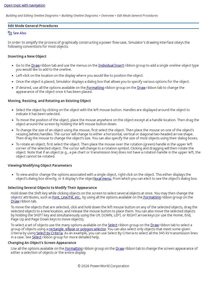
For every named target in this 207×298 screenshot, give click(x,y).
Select (112, 225)
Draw (35, 65)
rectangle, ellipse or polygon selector (77, 229)
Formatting (95, 87)
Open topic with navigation (24, 5)
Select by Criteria (49, 233)
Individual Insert (111, 65)
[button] (17, 33)
